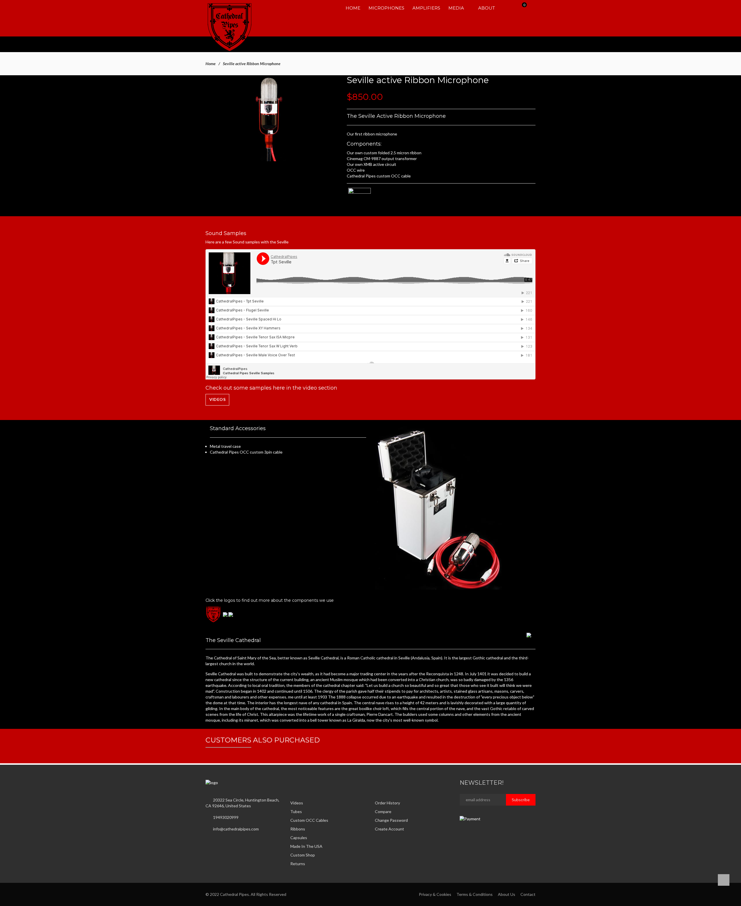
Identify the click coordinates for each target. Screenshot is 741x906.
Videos (217, 399)
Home (211, 63)
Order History (387, 802)
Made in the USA (306, 846)
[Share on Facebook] (292, 782)
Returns (297, 863)
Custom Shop (302, 854)
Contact (527, 894)
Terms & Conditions (474, 894)
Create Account (389, 828)
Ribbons (297, 828)
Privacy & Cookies (435, 894)
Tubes (296, 811)
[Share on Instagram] (305, 782)
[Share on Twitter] (298, 782)
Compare (383, 811)
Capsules (298, 837)
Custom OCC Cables (309, 820)
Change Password (391, 820)
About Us (506, 894)
